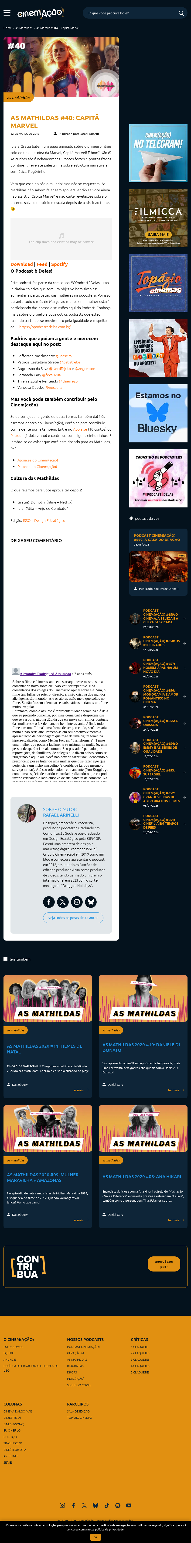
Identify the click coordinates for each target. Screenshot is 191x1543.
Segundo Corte (79, 1385)
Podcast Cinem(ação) (83, 1346)
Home (7, 28)
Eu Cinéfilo (11, 1430)
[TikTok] (106, 1505)
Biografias (75, 1365)
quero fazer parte (164, 1264)
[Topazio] (158, 282)
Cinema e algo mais (18, 1411)
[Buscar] (181, 13)
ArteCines (10, 1456)
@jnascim (64, 355)
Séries (8, 1462)
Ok (95, 1537)
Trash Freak (12, 1443)
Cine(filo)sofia (14, 1449)
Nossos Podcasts (85, 1339)
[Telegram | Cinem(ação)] (158, 152)
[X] (84, 1505)
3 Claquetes (140, 1359)
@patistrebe (70, 361)
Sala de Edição (78, 1411)
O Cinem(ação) (18, 1339)
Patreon (17, 435)
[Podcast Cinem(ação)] (158, 347)
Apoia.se (80, 429)
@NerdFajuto (60, 368)
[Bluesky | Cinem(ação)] (158, 412)
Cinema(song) (13, 1424)
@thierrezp (68, 380)
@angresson (85, 368)
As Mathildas (24, 28)
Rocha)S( (10, 1437)
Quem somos (13, 1346)
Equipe (8, 1353)
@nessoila (53, 387)
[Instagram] (62, 1505)
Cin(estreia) (12, 1417)
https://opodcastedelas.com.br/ (45, 326)
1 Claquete (139, 1346)
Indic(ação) (75, 1378)
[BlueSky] (96, 1505)
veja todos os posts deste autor (73, 917)
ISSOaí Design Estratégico (43, 520)
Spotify (59, 264)
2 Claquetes (140, 1353)
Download (21, 264)
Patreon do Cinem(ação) (37, 466)
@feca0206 (51, 374)
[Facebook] (73, 1505)
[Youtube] (128, 1505)
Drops (72, 1372)
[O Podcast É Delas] (158, 477)
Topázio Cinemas (79, 1417)
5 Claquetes (140, 1372)
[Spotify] (117, 1505)
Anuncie (9, 1359)
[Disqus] (61, 604)
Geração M (75, 1353)
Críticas (139, 1339)
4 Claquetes (140, 1365)
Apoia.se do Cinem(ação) (37, 459)
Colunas (12, 1404)
